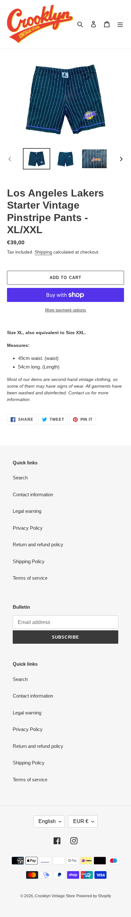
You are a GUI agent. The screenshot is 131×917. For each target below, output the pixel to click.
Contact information (33, 494)
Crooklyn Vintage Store (55, 896)
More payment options (65, 310)
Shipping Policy (29, 561)
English (47, 821)
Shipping (43, 251)
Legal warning (27, 511)
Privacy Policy (28, 528)
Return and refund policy (38, 544)
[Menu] (120, 24)
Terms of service (30, 578)
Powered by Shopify (93, 896)
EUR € (80, 821)
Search (20, 477)
